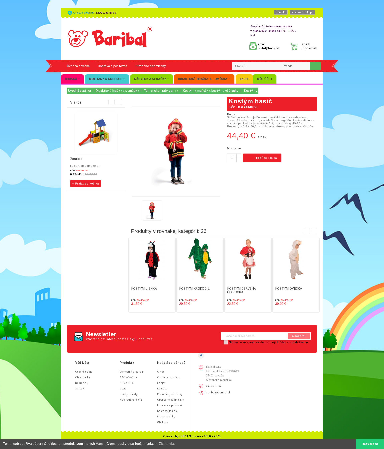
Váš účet (82, 363)
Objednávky (82, 377)
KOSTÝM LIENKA (144, 288)
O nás (161, 371)
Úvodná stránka (78, 66)
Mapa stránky (166, 416)
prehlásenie (300, 342)
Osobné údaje (83, 371)
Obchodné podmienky (170, 399)
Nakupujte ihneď (106, 12)
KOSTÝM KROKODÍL (194, 288)
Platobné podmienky (150, 66)
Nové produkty (129, 394)
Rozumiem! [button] (370, 443)
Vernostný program (132, 371)
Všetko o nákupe (302, 12)
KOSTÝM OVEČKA (288, 288)
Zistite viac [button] (167, 443)
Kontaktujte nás (167, 410)
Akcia (123, 388)
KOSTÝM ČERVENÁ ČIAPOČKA (241, 290)
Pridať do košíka (262, 158)
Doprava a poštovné (112, 66)
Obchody (162, 422)
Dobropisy (81, 382)
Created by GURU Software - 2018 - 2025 (192, 436)
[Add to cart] (148, 281)
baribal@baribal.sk (269, 48)
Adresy (79, 388)
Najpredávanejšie (131, 399)
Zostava (76, 159)
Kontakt (281, 12)
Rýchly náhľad (156, 281)
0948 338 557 (214, 385)
